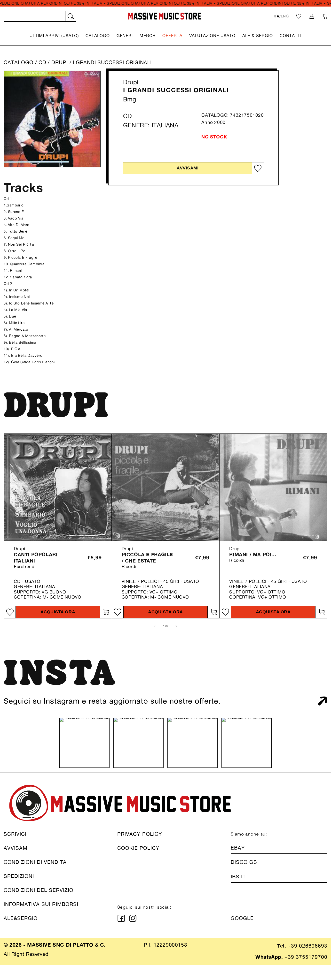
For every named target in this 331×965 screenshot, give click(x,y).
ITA (276, 16)
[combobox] (40, 16)
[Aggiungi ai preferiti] (258, 168)
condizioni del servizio (38, 890)
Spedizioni (19, 876)
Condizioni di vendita (35, 862)
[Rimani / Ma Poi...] (273, 487)
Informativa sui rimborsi (41, 904)
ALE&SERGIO (21, 918)
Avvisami (187, 168)
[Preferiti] (298, 16)
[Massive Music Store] (164, 16)
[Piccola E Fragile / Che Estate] (165, 487)
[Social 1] (121, 918)
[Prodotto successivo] (176, 626)
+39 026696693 (307, 946)
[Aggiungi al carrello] (105, 612)
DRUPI (60, 62)
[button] (54, 36)
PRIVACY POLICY (139, 834)
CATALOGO (18, 62)
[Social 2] (133, 918)
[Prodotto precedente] (155, 626)
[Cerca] (70, 16)
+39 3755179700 (305, 957)
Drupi (131, 82)
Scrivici (15, 834)
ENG (285, 16)
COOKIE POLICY (138, 848)
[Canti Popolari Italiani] (57, 487)
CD (42, 62)
